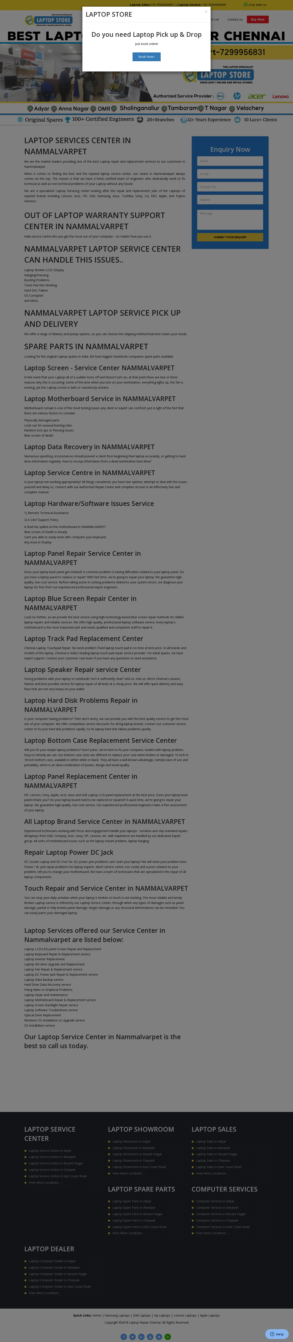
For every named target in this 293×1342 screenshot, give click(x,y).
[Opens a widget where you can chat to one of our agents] (277, 1334)
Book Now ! (146, 57)
